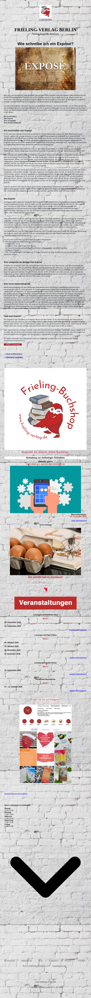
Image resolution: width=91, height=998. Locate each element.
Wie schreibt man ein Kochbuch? (45, 577)
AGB (41, 961)
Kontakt (53, 961)
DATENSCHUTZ (59, 966)
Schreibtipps (45, 20)
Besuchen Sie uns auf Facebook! (15, 794)
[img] (45, 11)
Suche (68, 961)
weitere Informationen (78, 630)
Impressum (26, 961)
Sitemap (82, 961)
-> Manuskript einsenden (14, 357)
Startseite (9, 961)
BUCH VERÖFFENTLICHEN (34, 966)
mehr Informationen (79, 521)
